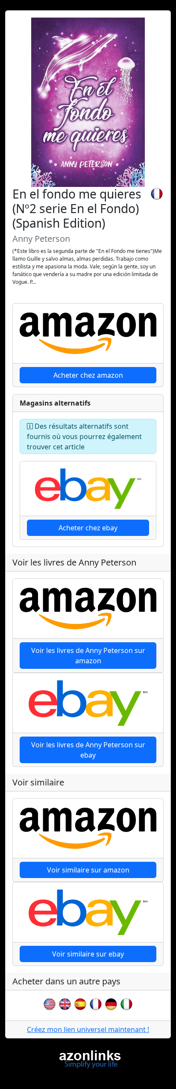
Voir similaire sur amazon (88, 870)
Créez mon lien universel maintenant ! (88, 1029)
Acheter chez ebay (88, 527)
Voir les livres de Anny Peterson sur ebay (88, 750)
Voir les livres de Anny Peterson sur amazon (88, 655)
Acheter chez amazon (88, 375)
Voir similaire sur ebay (88, 954)
